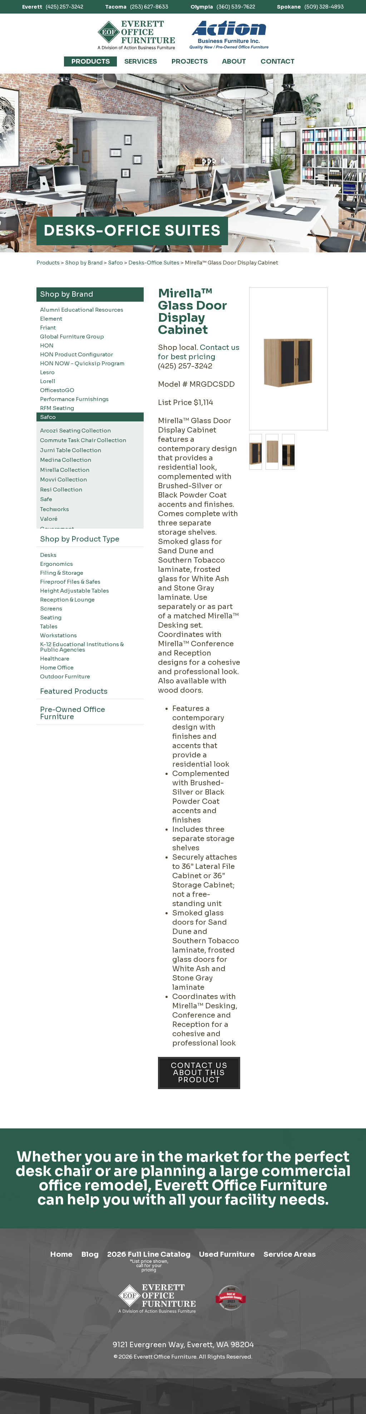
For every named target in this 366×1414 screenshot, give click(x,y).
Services (140, 61)
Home (61, 1254)
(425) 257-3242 (52, 7)
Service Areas (289, 1254)
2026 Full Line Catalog (149, 1254)
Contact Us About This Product (199, 1072)
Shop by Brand (84, 262)
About (234, 61)
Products (90, 61)
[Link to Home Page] (157, 1314)
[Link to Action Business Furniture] (228, 35)
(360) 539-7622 (223, 7)
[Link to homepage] (136, 35)
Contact (278, 61)
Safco (115, 262)
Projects (190, 61)
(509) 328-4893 (310, 7)
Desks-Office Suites (153, 262)
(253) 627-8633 (136, 7)
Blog (90, 1254)
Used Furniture (227, 1254)
